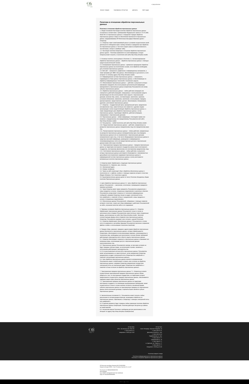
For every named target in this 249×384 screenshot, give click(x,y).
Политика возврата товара (155, 353)
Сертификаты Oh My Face (121, 10)
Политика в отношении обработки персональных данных (147, 357)
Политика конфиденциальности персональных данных (148, 356)
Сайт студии (145, 10)
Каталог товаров (104, 10)
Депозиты (135, 10)
